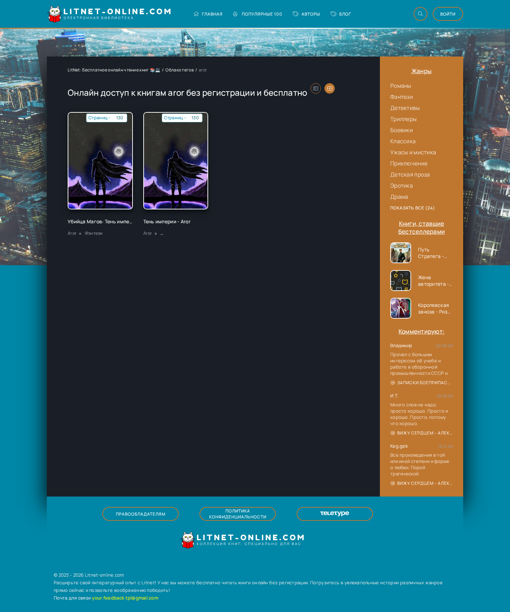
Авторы (310, 14)
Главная (212, 14)
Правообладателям (140, 514)
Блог (345, 14)
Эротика (401, 185)
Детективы (405, 108)
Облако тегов (179, 70)
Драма (399, 196)
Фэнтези (401, 97)
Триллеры (403, 119)
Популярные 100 (262, 14)
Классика (403, 141)
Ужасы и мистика (413, 152)
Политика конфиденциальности (237, 514)
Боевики (401, 130)
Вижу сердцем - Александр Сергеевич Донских (425, 433)
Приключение (408, 163)
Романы (400, 85)
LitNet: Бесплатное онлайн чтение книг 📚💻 (114, 70)
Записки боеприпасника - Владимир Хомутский (425, 383)
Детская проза (410, 174)
